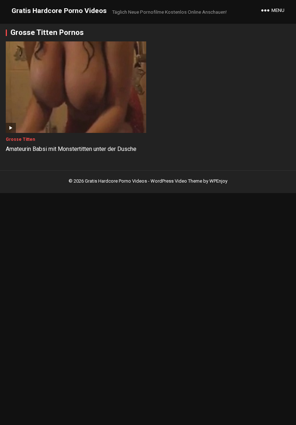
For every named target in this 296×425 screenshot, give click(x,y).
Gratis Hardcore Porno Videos (59, 10)
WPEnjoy (218, 181)
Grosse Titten (20, 139)
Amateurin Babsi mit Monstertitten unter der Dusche (71, 149)
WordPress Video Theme (176, 181)
